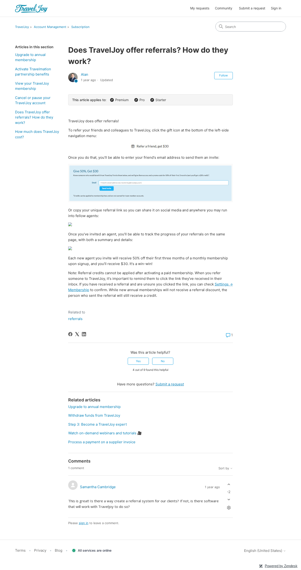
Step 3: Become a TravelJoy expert (97, 424)
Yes (138, 361)
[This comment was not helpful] (229, 499)
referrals (75, 319)
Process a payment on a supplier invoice (101, 442)
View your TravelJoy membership (32, 86)
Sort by (224, 468)
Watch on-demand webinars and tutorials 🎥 (105, 433)
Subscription (80, 27)
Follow (223, 75)
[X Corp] (77, 334)
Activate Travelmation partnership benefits (33, 72)
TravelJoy (22, 27)
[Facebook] (70, 334)
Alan (84, 74)
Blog (58, 550)
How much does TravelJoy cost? (37, 134)
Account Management (50, 27)
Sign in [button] (276, 8)
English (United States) (263, 551)
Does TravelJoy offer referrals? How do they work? (34, 117)
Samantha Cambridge (98, 487)
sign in (83, 523)
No (163, 361)
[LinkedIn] (84, 334)
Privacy (40, 550)
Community (223, 8)
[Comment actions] (229, 507)
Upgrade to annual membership (30, 57)
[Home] (31, 8)
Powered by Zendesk (281, 566)
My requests (199, 8)
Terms (20, 550)
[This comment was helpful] (229, 484)
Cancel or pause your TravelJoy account (33, 100)
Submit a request (252, 8)
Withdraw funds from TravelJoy (94, 415)
